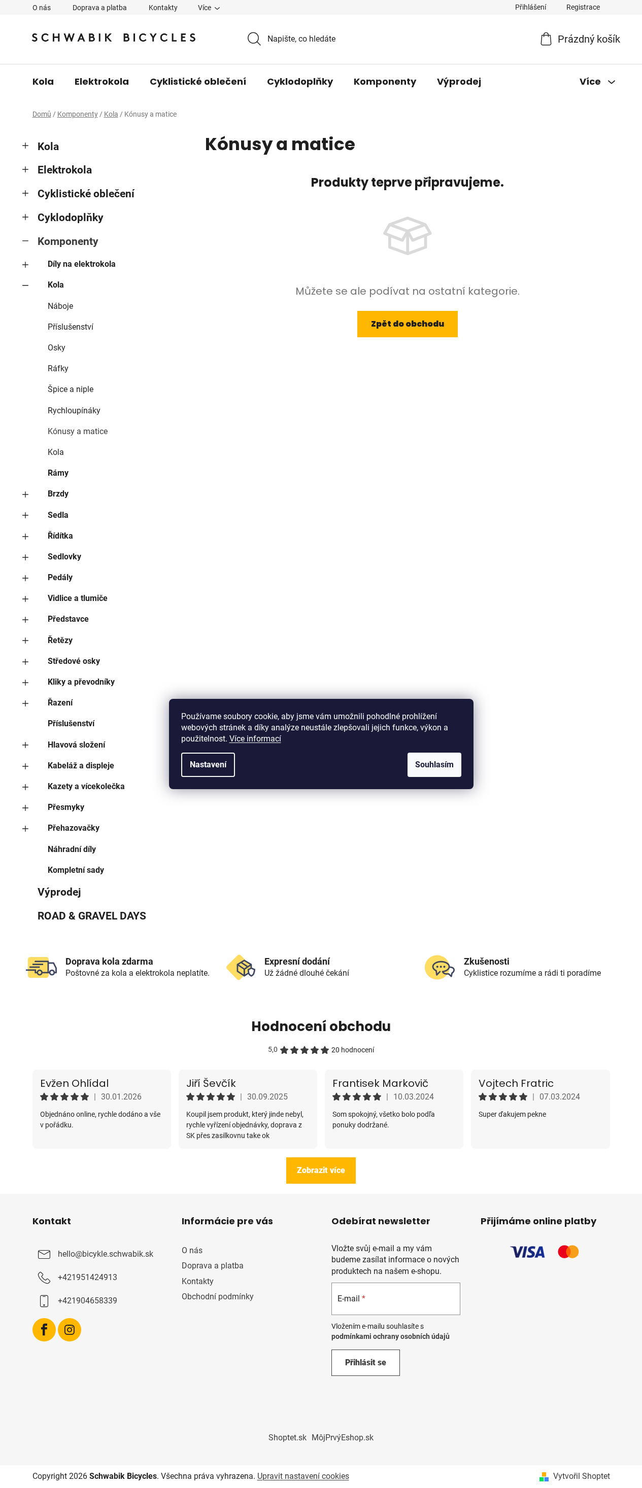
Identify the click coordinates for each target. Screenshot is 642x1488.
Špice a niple (70, 389)
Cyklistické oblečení (86, 194)
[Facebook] (44, 1329)
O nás (41, 8)
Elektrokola (65, 170)
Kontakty (163, 8)
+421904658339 (87, 1301)
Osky (56, 347)
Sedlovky (64, 556)
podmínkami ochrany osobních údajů (390, 1336)
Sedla (58, 515)
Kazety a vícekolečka (86, 786)
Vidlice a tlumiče (78, 598)
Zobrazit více (321, 1170)
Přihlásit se (365, 1362)
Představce (68, 619)
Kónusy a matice (78, 431)
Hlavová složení (76, 745)
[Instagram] (69, 1329)
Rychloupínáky (74, 410)
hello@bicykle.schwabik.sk (105, 1254)
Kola (48, 146)
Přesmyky (66, 807)
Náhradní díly (72, 849)
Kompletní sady (76, 870)
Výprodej (59, 892)
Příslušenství (70, 327)
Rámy (58, 473)
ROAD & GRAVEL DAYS (92, 916)
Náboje (60, 306)
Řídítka (60, 536)
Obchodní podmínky (218, 1296)
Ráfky (58, 368)
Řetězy (60, 640)
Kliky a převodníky (81, 682)
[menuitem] (43, 81)
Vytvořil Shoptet (581, 1476)
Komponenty (68, 241)
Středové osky (74, 661)
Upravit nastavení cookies (303, 1476)
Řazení (60, 702)
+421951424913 (87, 1278)
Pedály (60, 577)
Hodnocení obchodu (321, 1026)
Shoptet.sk (287, 1437)
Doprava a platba (100, 8)
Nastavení (208, 764)
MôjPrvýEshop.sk (343, 1437)
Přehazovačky (73, 828)
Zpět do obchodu (407, 324)
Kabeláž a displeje (81, 765)
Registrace (583, 7)
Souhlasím (434, 764)
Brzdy (58, 494)
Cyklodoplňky (71, 217)
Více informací (255, 738)
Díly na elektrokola (82, 264)
